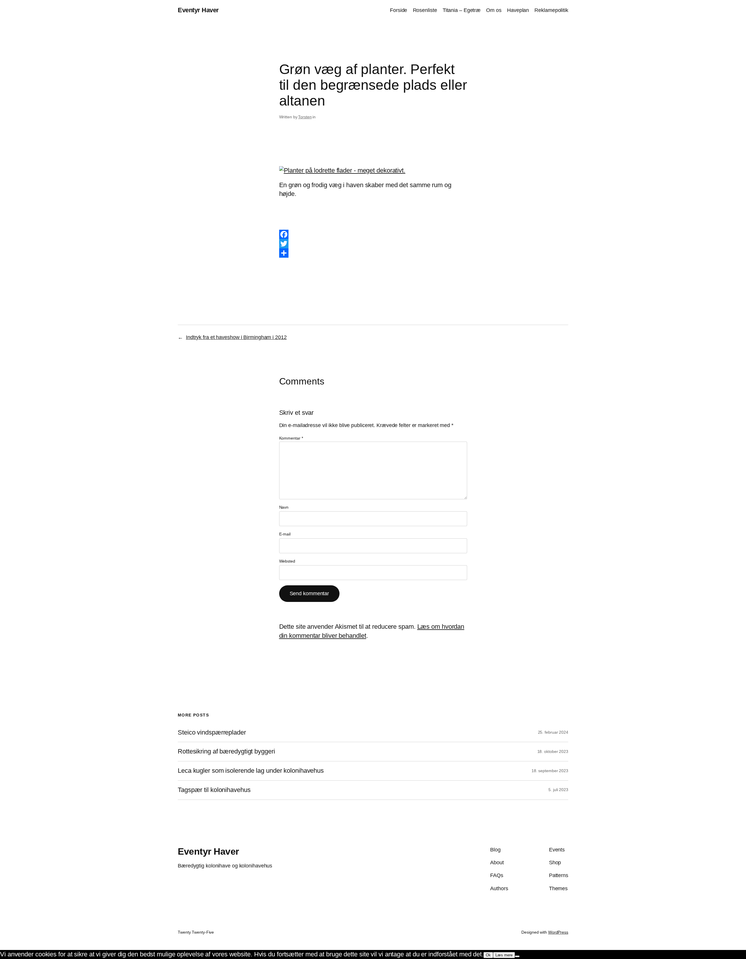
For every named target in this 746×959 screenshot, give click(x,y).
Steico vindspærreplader (212, 732)
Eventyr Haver (198, 10)
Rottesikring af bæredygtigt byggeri (226, 751)
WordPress (558, 932)
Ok (488, 955)
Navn (284, 507)
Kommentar (291, 438)
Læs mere (504, 955)
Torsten (305, 117)
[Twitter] (373, 243)
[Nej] (517, 956)
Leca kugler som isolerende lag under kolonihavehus (251, 770)
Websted (287, 561)
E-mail (285, 534)
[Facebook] (373, 234)
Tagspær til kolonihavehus (214, 789)
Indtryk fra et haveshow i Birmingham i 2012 (236, 337)
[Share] (373, 253)
